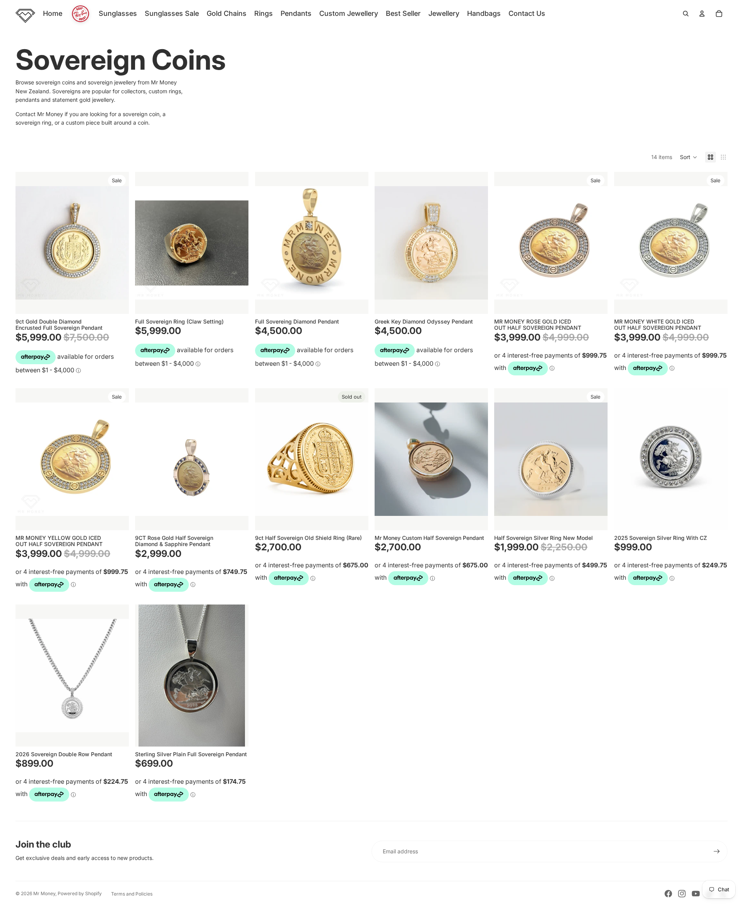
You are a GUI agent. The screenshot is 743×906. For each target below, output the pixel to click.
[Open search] (685, 13)
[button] (688, 157)
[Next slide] (237, 243)
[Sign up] (716, 851)
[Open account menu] (701, 13)
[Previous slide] (146, 243)
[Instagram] (682, 893)
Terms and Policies (131, 894)
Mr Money (44, 893)
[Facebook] (668, 893)
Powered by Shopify (80, 893)
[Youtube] (695, 893)
